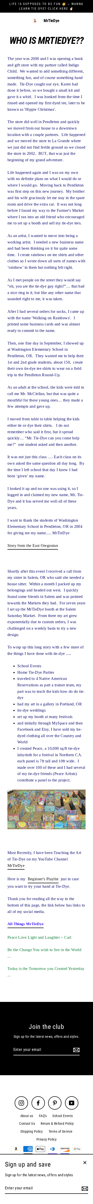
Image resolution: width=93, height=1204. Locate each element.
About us (26, 1116)
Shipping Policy (31, 1131)
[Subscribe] (76, 1049)
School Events (62, 1116)
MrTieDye (51, 21)
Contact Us (27, 1123)
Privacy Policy (46, 1139)
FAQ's (43, 1116)
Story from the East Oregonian (32, 545)
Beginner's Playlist (43, 879)
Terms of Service (61, 1131)
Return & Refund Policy (57, 1123)
